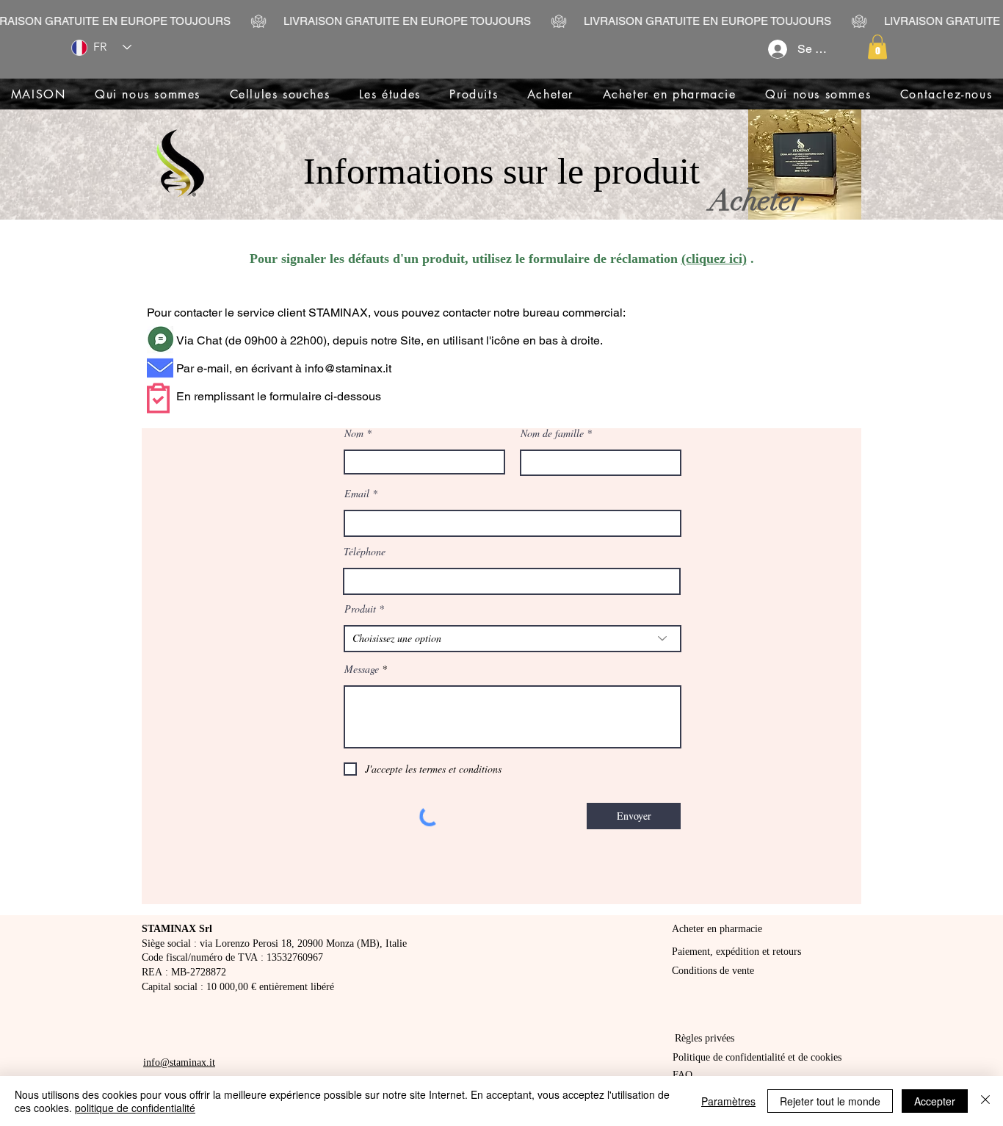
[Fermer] (985, 1101)
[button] (877, 47)
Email (356, 493)
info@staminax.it (348, 368)
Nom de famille (552, 433)
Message (361, 669)
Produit (360, 609)
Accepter (934, 1101)
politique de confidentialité (135, 1107)
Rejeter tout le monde (830, 1101)
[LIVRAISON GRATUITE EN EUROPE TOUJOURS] (501, 21)
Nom (353, 433)
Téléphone (364, 551)
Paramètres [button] (728, 1101)
